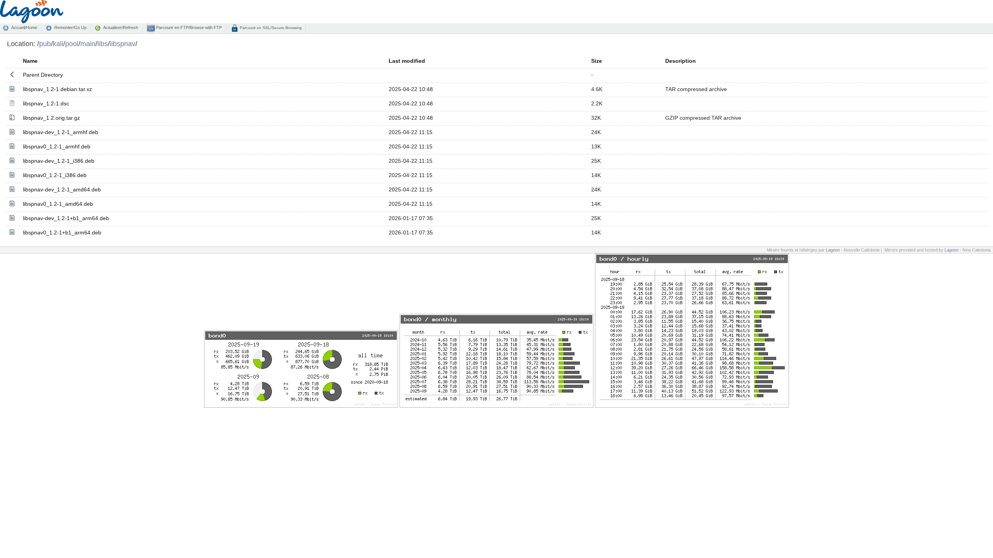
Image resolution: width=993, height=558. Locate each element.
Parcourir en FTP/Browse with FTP (188, 27)
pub (45, 44)
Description (680, 61)
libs (102, 44)
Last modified (407, 61)
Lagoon (833, 250)
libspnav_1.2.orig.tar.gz (51, 118)
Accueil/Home (24, 27)
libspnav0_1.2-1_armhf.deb (56, 146)
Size (596, 61)
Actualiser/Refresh (120, 27)
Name (30, 61)
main (87, 44)
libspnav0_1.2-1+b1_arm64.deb (62, 232)
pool (71, 44)
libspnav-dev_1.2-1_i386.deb (58, 161)
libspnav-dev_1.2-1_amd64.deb (62, 189)
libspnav (122, 44)
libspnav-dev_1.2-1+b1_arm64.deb (66, 218)
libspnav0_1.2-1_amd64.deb (58, 204)
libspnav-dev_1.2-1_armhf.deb (60, 132)
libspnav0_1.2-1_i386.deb (54, 175)
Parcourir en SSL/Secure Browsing (270, 28)
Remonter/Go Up (70, 27)
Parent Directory (43, 75)
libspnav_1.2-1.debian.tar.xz (57, 89)
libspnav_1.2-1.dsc (46, 103)
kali (58, 44)
